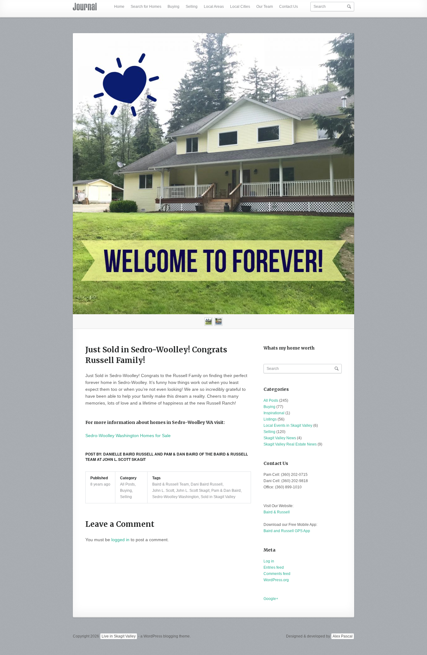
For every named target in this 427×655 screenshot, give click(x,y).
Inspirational (274, 413)
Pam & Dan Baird (226, 490)
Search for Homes (146, 6)
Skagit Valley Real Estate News (290, 444)
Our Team (264, 6)
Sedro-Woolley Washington (175, 497)
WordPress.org (276, 580)
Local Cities (240, 6)
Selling (192, 6)
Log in (269, 561)
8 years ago (100, 484)
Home (119, 6)
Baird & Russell (277, 512)
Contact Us (288, 6)
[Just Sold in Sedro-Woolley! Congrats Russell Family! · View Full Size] (213, 174)
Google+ (271, 599)
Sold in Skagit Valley (218, 497)
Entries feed (274, 567)
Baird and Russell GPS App (287, 531)
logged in (120, 539)
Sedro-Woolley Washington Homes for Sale (128, 435)
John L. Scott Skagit (192, 490)
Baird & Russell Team (170, 484)
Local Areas (214, 6)
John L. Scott (163, 490)
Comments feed (277, 574)
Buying (173, 6)
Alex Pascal (343, 636)
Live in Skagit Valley (119, 636)
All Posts (127, 484)
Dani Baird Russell (207, 484)
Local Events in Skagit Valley (288, 425)
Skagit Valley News (280, 438)
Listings (270, 419)
